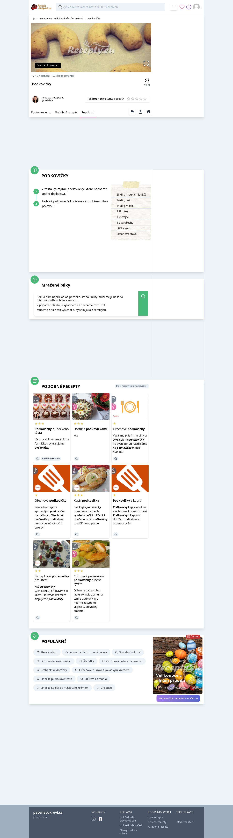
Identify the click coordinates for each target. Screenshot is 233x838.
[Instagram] (94, 819)
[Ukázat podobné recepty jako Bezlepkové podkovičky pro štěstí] (37, 618)
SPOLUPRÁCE (184, 812)
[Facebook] (100, 819)
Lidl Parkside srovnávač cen (128, 819)
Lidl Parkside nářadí (131, 825)
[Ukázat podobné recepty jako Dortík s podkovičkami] (76, 459)
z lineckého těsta (52, 431)
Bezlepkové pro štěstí (52, 578)
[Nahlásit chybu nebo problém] (132, 111)
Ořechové (129, 429)
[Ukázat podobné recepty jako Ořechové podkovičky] (115, 459)
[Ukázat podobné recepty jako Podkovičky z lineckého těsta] (37, 459)
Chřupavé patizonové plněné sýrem (89, 580)
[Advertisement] (178, 65)
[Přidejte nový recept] (188, 7)
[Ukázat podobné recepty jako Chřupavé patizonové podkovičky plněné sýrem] (76, 618)
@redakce (47, 100)
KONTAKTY (98, 812)
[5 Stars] (145, 99)
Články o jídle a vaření (128, 831)
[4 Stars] (141, 99)
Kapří (86, 500)
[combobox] (110, 7)
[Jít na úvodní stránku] (34, 19)
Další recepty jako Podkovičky (131, 385)
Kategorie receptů (158, 826)
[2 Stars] (133, 99)
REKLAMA (126, 812)
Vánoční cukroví (48, 65)
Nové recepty (155, 817)
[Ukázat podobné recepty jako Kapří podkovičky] (76, 534)
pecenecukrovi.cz (47, 812)
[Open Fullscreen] (147, 63)
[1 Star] (129, 99)
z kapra (127, 500)
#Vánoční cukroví (51, 458)
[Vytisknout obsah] (148, 111)
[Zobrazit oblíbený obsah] (182, 7)
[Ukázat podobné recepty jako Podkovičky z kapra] (115, 534)
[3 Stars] (137, 99)
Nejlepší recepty (157, 822)
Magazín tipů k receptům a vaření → (178, 698)
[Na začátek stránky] (225, 830)
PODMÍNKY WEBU (159, 812)
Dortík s (90, 429)
